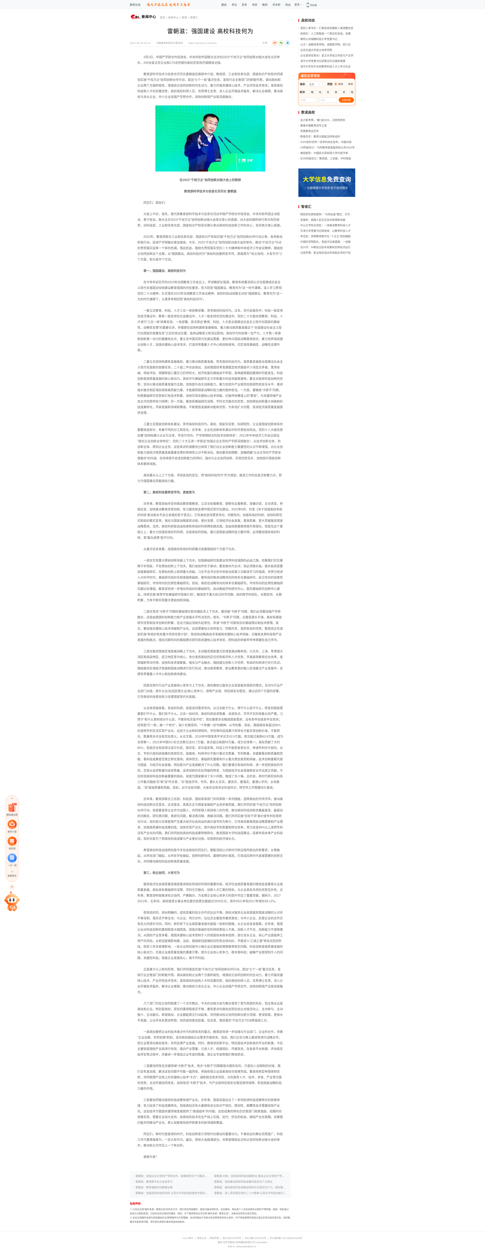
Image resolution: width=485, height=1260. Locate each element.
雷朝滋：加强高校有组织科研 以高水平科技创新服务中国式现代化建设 (176, 1193)
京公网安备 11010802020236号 (286, 1238)
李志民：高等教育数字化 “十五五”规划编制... (326, 236)
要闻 (224, 4)
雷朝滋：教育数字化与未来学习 (154, 1181)
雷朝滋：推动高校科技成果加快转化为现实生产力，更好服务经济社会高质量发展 (262, 1187)
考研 (254, 4)
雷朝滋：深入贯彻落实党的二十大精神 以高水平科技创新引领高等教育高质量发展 (262, 1193)
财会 (288, 4)
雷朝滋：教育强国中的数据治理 (154, 1187)
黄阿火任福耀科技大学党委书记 (318, 39)
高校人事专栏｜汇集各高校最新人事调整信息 (326, 28)
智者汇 (194, 17)
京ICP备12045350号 (255, 1238)
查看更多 (12, 876)
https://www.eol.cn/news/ (202, 43)
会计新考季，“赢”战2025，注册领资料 (322, 120)
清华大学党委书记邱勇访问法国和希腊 (322, 60)
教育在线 (135, 4)
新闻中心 (173, 17)
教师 (265, 4)
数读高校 (308, 112)
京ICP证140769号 (232, 1238)
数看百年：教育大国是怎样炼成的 (320, 136)
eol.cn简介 (188, 1238)
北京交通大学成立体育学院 (316, 49)
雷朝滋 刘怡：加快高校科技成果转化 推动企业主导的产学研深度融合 (254, 1175)
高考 (244, 4)
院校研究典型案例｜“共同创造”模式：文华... (326, 214)
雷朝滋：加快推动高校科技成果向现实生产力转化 (243, 1181)
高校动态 (308, 20)
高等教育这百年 (309, 131)
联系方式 (201, 1238)
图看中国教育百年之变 (313, 125)
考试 (234, 4)
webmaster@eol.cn (246, 1246)
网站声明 (214, 1238)
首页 (162, 17)
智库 (184, 17)
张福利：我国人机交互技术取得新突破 (322, 219)
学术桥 (276, 4)
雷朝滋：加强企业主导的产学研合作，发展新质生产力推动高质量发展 (176, 1175)
